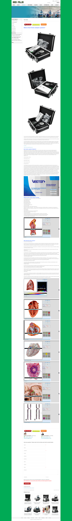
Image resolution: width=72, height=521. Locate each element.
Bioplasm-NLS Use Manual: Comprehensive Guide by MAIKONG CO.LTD (55, 503)
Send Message (27, 483)
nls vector (25, 145)
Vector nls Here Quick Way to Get (28, 147)
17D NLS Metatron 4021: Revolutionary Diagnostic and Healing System (55, 515)
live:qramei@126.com (47, 438)
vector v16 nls (14, 28)
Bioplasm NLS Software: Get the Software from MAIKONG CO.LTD (28, 515)
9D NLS (13, 25)
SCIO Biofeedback (14, 22)
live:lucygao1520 (28, 438)
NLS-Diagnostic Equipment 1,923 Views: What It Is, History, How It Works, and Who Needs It (16, 37)
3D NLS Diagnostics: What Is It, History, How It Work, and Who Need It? (17, 40)
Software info (13, 31)
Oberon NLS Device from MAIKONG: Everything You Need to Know (27, 503)
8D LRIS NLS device (14, 20)
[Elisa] (25, 434)
